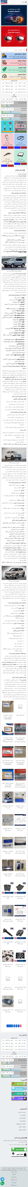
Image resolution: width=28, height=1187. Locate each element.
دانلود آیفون (19, 1154)
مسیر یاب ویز (19, 1089)
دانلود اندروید (19, 1149)
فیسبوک (14, 1185)
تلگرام (14, 1174)
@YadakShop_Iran (15, 118)
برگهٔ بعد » (10, 1026)
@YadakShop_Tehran (16, 112)
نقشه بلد (20, 1098)
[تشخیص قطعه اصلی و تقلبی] (7, 127)
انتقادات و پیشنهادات (21, 1124)
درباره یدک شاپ (22, 1112)
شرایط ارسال (23, 1121)
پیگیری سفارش (22, 1130)
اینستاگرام (14, 1180)
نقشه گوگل (20, 1084)
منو (23, 2)
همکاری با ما (23, 1115)
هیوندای (20, 50)
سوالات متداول (22, 1127)
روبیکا (4, 105)
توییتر (14, 1183)
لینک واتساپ (6, 112)
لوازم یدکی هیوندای (11, 1170)
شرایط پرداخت (22, 1118)
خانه (24, 50)
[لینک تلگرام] (2, 1179)
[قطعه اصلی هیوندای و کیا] (14, 36)
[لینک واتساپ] (2, 1183)
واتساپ (14, 1177)
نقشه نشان (20, 1094)
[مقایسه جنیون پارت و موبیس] (20, 127)
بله (8, 105)
